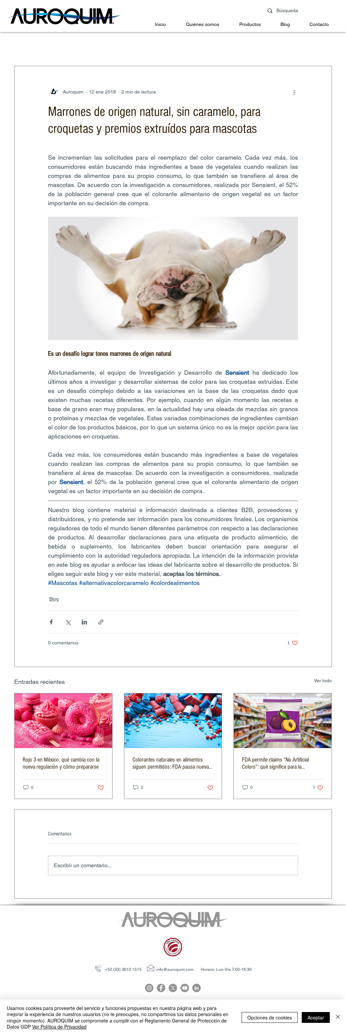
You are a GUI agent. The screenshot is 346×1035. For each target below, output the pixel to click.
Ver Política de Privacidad (59, 1026)
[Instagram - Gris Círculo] (149, 988)
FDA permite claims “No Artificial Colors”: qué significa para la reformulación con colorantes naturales (282, 763)
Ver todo (323, 680)
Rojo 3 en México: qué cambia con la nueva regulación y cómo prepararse (61, 763)
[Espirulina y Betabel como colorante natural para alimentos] (173, 720)
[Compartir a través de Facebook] (51, 622)
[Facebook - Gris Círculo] (161, 988)
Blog (54, 599)
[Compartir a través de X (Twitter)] (68, 622)
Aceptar (315, 1017)
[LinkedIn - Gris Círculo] (196, 988)
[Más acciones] (294, 92)
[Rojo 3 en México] (63, 720)
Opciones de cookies (269, 1017)
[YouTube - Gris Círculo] (184, 988)
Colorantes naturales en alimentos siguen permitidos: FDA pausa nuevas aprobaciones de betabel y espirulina (171, 763)
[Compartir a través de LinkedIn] (84, 622)
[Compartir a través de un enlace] (101, 622)
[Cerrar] (338, 1017)
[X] (173, 988)
